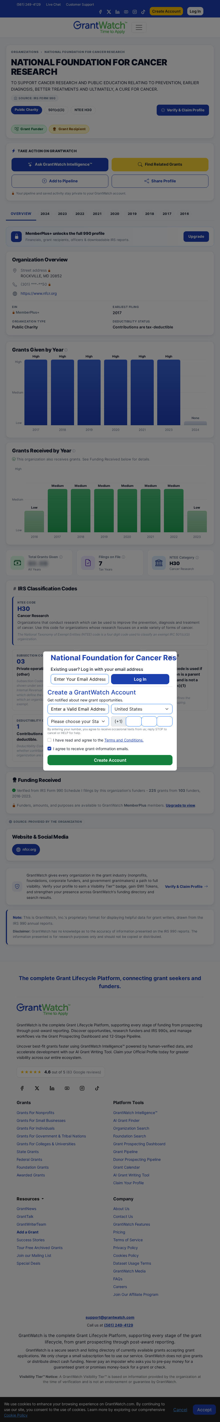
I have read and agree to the (98, 740)
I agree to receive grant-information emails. (91, 748)
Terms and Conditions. (124, 740)
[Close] (170, 657)
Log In (140, 679)
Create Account (110, 760)
